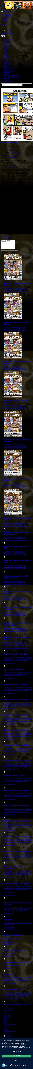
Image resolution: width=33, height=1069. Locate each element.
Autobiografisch (8, 67)
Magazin (6, 78)
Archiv (6, 18)
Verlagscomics (8, 15)
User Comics (7, 14)
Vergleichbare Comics (10, 895)
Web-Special (7, 72)
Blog (5, 21)
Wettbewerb (7, 17)
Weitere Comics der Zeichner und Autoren (15, 648)
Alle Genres (7, 40)
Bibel (8, 155)
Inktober (6, 80)
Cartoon (6, 57)
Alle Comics (7, 39)
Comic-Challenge (8, 81)
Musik (5, 61)
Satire (5, 69)
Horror (6, 49)
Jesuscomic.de (11, 157)
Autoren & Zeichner (6, 34)
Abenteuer (7, 64)
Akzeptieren (16, 1056)
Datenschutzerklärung (10, 1024)
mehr (16, 1060)
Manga (6, 52)
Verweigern (16, 1051)
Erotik (5, 66)
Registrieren (10, 33)
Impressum (7, 1025)
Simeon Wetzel (12, 166)
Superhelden (7, 45)
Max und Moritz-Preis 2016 (11, 77)
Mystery (6, 60)
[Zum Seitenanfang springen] (8, 1036)
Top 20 (6, 20)
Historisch (6, 46)
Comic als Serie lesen (13, 142)
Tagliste (6, 1018)
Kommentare (7, 237)
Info (5, 1013)
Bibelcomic (14, 155)
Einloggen (3, 33)
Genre (2, 36)
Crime (5, 51)
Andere (6, 48)
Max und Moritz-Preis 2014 (11, 75)
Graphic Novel (8, 55)
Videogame (7, 54)
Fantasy (6, 43)
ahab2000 (16, 152)
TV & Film (7, 63)
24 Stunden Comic (9, 70)
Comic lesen (4, 142)
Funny (6, 58)
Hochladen (4, 24)
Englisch (6, 74)
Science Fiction (8, 42)
